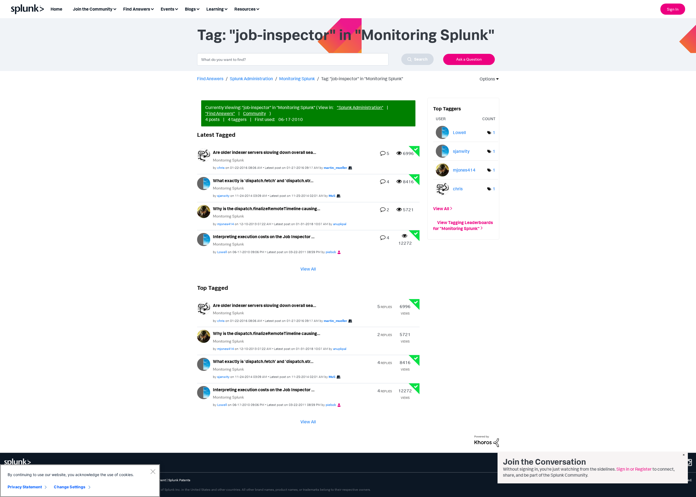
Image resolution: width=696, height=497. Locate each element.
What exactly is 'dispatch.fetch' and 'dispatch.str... (263, 180)
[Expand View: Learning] (226, 8)
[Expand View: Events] (176, 8)
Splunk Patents (179, 480)
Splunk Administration (251, 78)
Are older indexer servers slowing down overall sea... (264, 152)
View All (308, 268)
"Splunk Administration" (360, 107)
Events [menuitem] (167, 9)
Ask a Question (469, 59)
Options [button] (486, 79)
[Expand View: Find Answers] (152, 8)
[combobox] (315, 59)
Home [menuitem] (56, 9)
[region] (80, 480)
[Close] (153, 471)
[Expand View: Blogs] (198, 8)
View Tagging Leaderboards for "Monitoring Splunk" (463, 225)
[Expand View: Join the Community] (114, 8)
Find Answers (210, 78)
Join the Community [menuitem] (93, 9)
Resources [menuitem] (245, 9)
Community (254, 113)
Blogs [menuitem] (190, 9)
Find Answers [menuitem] (136, 9)
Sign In (673, 9)
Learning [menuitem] (215, 9)
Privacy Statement (25, 486)
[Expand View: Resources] (257, 8)
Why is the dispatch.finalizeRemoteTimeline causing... (266, 208)
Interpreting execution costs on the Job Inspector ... (264, 236)
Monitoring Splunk (297, 78)
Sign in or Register (634, 469)
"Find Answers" (220, 113)
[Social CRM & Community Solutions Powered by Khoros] (486, 440)
